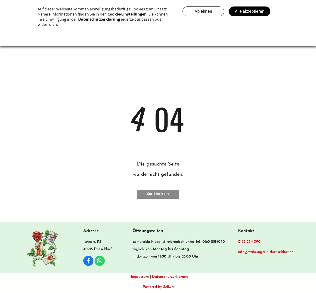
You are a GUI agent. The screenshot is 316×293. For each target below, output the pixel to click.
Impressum (140, 277)
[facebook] (88, 261)
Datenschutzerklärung (170, 277)
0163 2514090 (249, 242)
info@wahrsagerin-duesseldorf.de (265, 252)
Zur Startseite (158, 194)
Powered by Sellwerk (160, 287)
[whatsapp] (100, 261)
